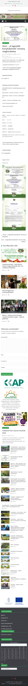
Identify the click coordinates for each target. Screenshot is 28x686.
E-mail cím (4, 361)
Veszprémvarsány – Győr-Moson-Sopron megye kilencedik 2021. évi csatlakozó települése (12, 266)
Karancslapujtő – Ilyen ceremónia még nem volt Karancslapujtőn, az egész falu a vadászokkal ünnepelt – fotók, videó (18, 481)
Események (3, 618)
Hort (10, 56)
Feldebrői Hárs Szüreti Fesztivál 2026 (13, 432)
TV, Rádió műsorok (5, 628)
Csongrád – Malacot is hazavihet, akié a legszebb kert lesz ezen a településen (18, 490)
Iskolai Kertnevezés (15, 558)
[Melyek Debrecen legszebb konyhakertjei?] (5, 474)
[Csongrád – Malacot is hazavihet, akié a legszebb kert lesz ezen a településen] (5, 491)
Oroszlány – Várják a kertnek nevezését (17, 585)
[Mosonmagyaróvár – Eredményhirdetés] (14, 276)
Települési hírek (5, 43)
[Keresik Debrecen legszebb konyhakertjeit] (5, 458)
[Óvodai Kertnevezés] (5, 565)
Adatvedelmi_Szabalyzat (6, 634)
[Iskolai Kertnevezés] (5, 559)
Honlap (3, 367)
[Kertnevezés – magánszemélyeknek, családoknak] (5, 579)
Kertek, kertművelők (5, 623)
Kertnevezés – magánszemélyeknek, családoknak (18, 578)
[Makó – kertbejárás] (5, 546)
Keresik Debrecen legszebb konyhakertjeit (16, 457)
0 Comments (18, 54)
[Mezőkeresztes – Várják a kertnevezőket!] (5, 572)
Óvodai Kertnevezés (15, 564)
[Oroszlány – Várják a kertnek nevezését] (5, 586)
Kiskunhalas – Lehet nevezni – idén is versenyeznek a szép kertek (18, 513)
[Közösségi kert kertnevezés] (5, 552)
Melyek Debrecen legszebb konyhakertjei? (16, 472)
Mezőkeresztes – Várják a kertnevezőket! (16, 571)
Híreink (2, 620)
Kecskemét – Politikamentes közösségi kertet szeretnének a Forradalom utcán (17, 537)
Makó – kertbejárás (15, 544)
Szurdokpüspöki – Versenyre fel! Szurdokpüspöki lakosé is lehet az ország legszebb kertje (13, 506)
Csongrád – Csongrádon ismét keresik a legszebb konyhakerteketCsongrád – (17, 498)
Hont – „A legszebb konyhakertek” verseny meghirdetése (13, 240)
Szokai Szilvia (5, 54)
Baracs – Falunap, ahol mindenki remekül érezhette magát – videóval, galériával (13, 317)
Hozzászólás (4, 337)
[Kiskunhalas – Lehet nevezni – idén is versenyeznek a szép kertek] (5, 514)
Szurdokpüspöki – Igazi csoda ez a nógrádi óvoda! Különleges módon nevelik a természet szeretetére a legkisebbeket (18, 449)
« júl (2, 663)
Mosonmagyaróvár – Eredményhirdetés (8, 291)
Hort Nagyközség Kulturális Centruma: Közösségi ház (12, 57)
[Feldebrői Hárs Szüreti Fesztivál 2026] (14, 419)
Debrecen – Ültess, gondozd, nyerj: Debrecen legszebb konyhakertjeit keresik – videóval (18, 465)
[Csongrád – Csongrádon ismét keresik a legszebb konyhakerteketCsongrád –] (5, 499)
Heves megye (5, 56)
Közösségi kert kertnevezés (16, 551)
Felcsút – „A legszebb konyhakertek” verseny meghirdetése (15, 235)
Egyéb (2, 615)
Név (2, 355)
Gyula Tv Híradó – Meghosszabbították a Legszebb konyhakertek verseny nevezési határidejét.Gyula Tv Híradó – (18, 528)
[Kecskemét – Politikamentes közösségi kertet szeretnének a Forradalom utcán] (5, 538)
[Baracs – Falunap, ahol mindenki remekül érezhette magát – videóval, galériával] (14, 300)
